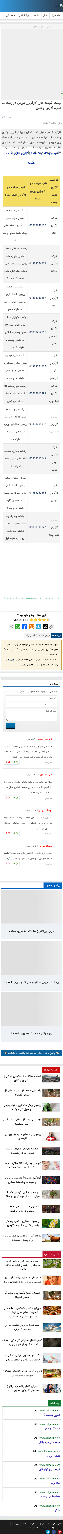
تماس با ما (41, 1523)
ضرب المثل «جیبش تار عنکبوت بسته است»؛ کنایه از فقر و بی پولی (22, 1342)
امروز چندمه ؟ (52, 1415)
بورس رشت (44, 635)
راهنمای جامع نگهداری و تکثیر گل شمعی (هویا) (22, 1295)
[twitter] (48, 1532)
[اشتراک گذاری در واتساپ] (17, 626)
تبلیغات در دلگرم (28, 1523)
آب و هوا (44, 1527)
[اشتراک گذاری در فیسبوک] (24, 626)
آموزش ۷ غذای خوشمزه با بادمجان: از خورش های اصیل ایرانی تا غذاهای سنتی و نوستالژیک (22, 1312)
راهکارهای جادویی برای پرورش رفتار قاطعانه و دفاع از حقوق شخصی (22, 1357)
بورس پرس (53, 1455)
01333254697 (37, 424)
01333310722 (37, 527)
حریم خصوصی (56, 1527)
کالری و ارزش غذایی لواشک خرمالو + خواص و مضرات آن (23, 1373)
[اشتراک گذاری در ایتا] (31, 626)
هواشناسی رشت (50, 1496)
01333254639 (37, 264)
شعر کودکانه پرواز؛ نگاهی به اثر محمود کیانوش (22, 1327)
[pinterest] (60, 1532)
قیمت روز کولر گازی (48, 1469)
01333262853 (37, 332)
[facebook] (54, 1532)
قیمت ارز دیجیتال (49, 1442)
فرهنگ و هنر (52, 1428)
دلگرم (56, 1510)
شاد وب (55, 1483)
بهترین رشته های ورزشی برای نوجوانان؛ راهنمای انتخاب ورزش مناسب (22, 1265)
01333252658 (37, 493)
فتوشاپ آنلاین (32, 1527)
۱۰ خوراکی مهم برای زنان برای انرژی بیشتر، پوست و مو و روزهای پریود (22, 1279)
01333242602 (37, 225)
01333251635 (37, 367)
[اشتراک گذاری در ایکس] (45, 626)
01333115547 (37, 458)
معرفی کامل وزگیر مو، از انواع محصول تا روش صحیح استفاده (22, 1388)
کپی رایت (15, 1523)
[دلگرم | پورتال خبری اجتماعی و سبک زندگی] (59, 6)
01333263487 (37, 298)
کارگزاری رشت (31, 635)
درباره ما (51, 1523)
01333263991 (37, 393)
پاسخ (47, 762)
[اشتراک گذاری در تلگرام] (38, 626)
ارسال (10, 726)
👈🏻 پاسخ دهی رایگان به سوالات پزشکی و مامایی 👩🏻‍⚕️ (31, 1053)
